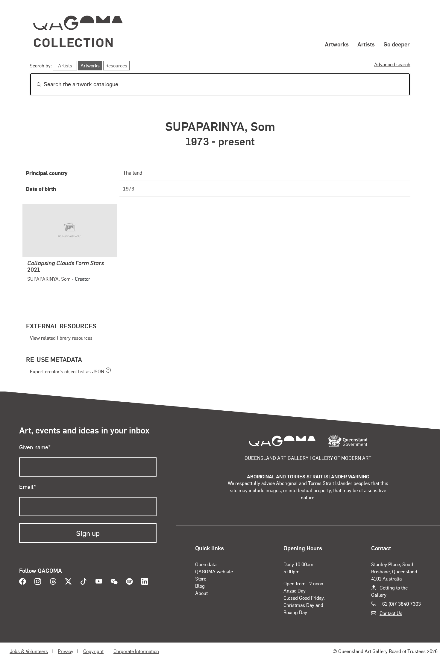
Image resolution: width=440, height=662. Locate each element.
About (201, 593)
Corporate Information (136, 651)
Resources (116, 65)
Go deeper (396, 44)
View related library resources (61, 338)
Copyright (93, 651)
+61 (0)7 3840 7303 (400, 604)
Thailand (132, 172)
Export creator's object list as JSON (67, 371)
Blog (200, 586)
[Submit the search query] (34, 84)
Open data (205, 564)
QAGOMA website (214, 571)
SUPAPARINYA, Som (49, 279)
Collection (73, 42)
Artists (366, 44)
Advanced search (392, 64)
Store (200, 578)
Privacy (65, 651)
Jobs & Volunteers (29, 651)
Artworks (337, 44)
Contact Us (391, 613)
